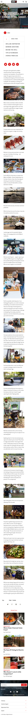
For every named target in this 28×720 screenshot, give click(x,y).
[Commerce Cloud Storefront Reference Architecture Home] (14, 2)
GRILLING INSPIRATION (13, 44)
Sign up (24, 684)
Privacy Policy (19, 687)
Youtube (17, 691)
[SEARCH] (24, 1)
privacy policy (22, 694)
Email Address (4, 685)
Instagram (14, 692)
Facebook (11, 692)
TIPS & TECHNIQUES (12, 53)
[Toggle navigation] (1, 2)
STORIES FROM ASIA (12, 55)
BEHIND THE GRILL (11, 50)
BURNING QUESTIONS (12, 47)
